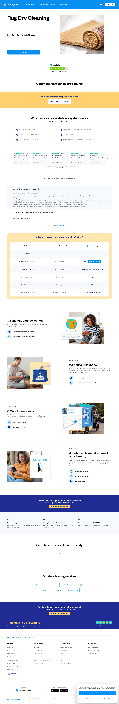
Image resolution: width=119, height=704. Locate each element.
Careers (62, 657)
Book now (110, 4)
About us (53, 4)
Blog (61, 653)
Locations (10, 657)
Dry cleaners (38, 653)
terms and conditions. (62, 698)
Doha (59, 553)
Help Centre (11, 653)
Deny (87, 698)
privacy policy (51, 698)
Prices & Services (42, 4)
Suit (44, 590)
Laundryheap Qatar (13, 637)
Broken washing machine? (42, 660)
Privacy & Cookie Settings (13, 699)
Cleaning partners (65, 663)
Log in (100, 4)
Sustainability (11, 663)
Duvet (66, 585)
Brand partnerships (93, 650)
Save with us (11, 670)
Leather (59, 590)
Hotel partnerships (92, 647)
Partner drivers (65, 660)
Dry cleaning (26, 637)
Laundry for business (93, 653)
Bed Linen (52, 585)
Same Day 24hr (73, 590)
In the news (63, 650)
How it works (30, 4)
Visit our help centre (59, 225)
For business (63, 4)
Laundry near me (12, 666)
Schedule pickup (94, 261)
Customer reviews (12, 660)
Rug (37, 585)
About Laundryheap (66, 647)
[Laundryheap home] (11, 4)
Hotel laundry (38, 657)
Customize (107, 698)
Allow (97, 692)
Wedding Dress (80, 585)
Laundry (36, 647)
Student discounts (39, 663)
